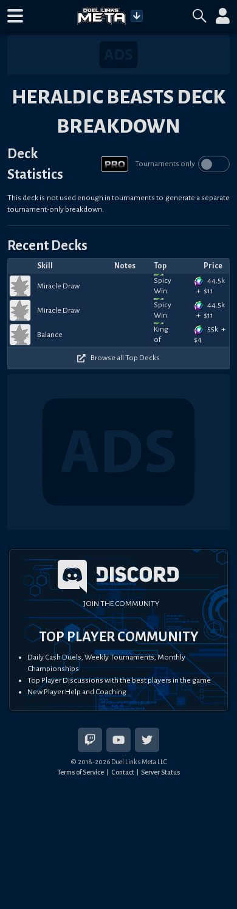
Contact (122, 772)
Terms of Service (80, 772)
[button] (15, 16)
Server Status (160, 772)
